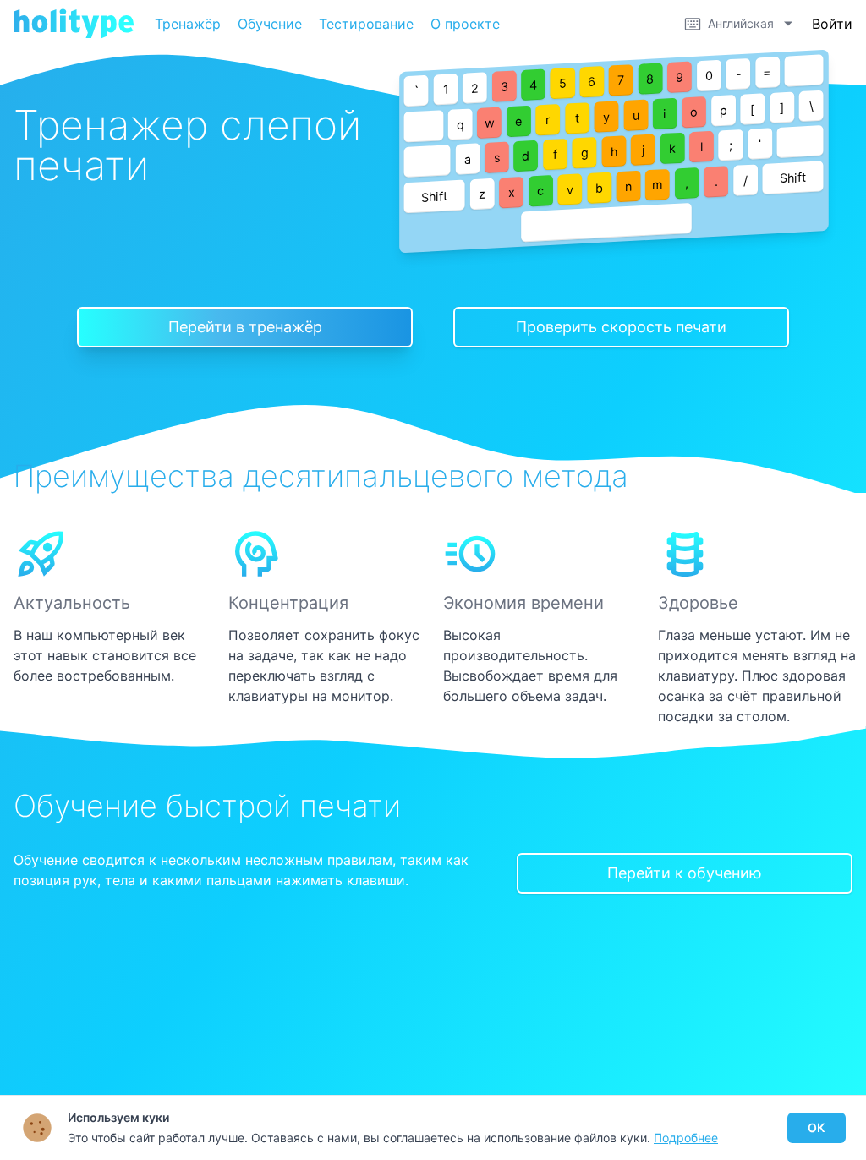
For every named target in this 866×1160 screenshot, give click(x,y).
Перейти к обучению (684, 873)
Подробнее (686, 1137)
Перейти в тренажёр (245, 327)
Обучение (270, 23)
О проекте (465, 23)
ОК (816, 1127)
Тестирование (366, 23)
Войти (832, 23)
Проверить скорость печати (621, 327)
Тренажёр (188, 23)
